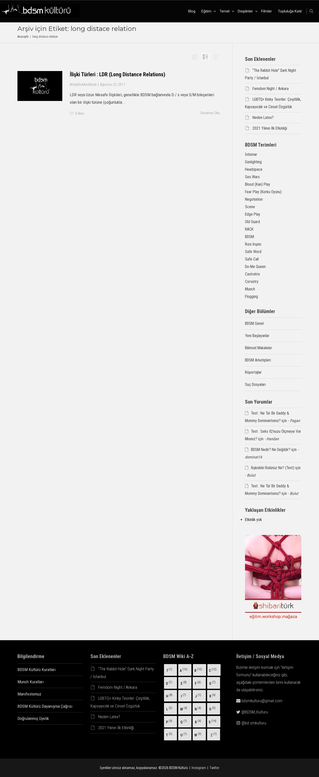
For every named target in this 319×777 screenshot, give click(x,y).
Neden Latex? (263, 117)
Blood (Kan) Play (257, 184)
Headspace (253, 169)
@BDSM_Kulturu (254, 711)
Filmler (266, 11)
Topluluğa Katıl (290, 11)
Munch (250, 289)
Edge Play (252, 214)
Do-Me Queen (255, 266)
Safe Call (252, 259)
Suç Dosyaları (255, 384)
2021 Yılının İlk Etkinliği (269, 128)
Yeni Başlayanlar (257, 335)
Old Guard (252, 221)
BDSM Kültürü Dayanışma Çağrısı (44, 706)
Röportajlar (253, 372)
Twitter (214, 768)
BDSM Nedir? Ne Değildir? (270, 449)
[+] (39, 86)
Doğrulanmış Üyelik (33, 718)
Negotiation (254, 199)
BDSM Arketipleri (258, 360)
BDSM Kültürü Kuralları (36, 669)
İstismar (251, 154)
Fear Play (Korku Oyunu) (263, 191)
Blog (191, 11)
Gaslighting (253, 162)
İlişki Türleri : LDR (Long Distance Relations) (117, 74)
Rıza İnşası (253, 244)
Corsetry (251, 281)
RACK (249, 229)
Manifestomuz (29, 693)
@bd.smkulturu (253, 722)
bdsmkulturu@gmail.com (261, 700)
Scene (250, 206)
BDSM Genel (254, 323)
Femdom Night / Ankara (270, 88)
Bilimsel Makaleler (258, 347)
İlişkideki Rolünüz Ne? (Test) (272, 467)
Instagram (199, 768)
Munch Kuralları (30, 681)
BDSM (249, 236)
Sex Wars (252, 176)
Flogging (251, 296)
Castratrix (252, 274)
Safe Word (253, 251)
